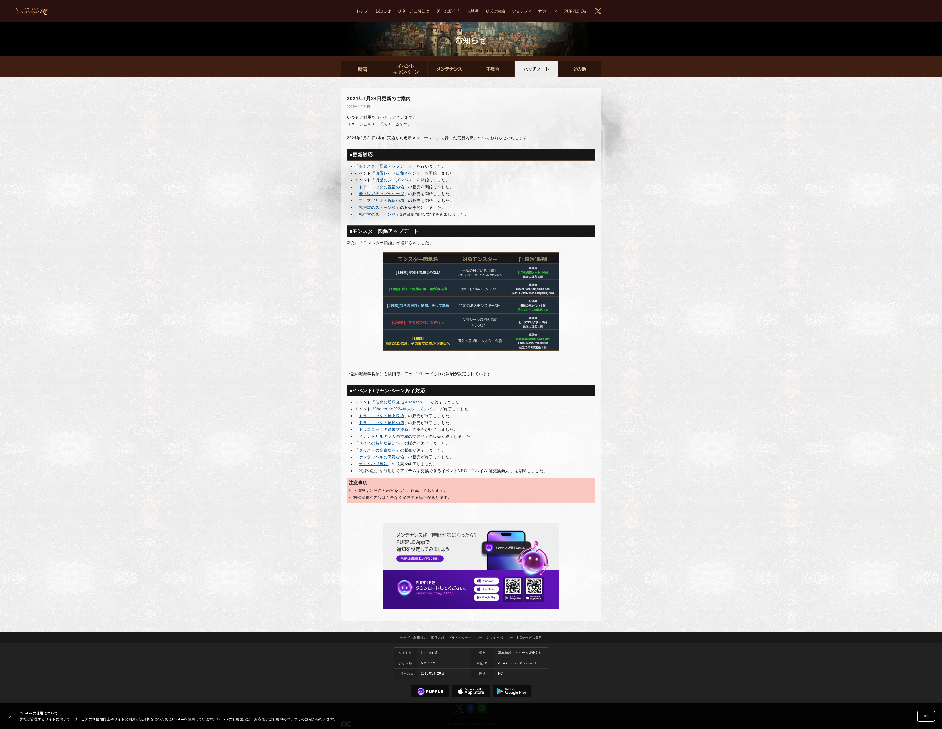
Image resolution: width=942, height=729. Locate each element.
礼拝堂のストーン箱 (377, 207)
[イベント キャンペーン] (405, 69)
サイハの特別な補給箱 (379, 443)
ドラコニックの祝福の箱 (381, 187)
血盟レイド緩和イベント (398, 173)
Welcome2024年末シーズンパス (405, 409)
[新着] (362, 69)
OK (926, 716)
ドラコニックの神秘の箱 (381, 423)
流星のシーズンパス (393, 180)
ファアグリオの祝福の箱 (381, 201)
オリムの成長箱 (373, 464)
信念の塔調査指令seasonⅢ (400, 402)
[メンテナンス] (449, 69)
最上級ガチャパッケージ (381, 194)
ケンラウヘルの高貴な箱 (381, 457)
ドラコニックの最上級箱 (381, 416)
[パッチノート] (536, 69)
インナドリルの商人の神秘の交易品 (392, 436)
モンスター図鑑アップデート (385, 166)
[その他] (579, 69)
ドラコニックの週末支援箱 (383, 429)
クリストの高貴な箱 (377, 450)
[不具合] (492, 69)
